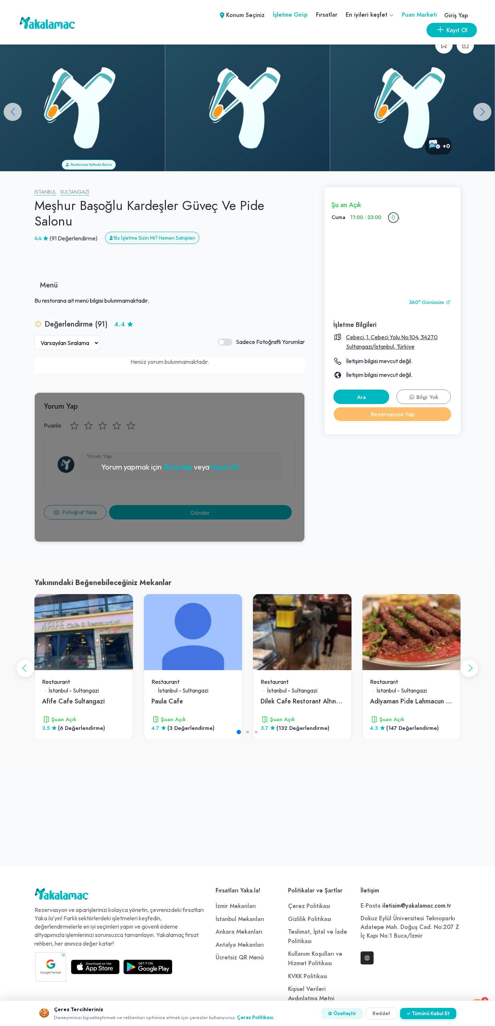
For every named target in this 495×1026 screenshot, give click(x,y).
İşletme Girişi (290, 15)
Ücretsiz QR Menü (240, 958)
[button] (482, 112)
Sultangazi (74, 192)
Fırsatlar (326, 15)
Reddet (381, 1013)
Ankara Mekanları (239, 932)
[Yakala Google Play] (148, 967)
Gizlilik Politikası (309, 919)
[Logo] (61, 895)
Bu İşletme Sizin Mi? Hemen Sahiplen (154, 238)
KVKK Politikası (307, 976)
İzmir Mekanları (236, 906)
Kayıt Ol (224, 466)
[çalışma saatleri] (393, 217)
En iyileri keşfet (367, 15)
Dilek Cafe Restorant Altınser (303, 701)
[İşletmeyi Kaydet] (444, 45)
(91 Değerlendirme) (73, 238)
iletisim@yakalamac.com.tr (416, 906)
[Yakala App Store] (95, 967)
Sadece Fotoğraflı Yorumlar (270, 341)
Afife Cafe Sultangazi (73, 701)
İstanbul (45, 192)
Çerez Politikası (309, 906)
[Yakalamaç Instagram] (367, 957)
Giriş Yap (456, 16)
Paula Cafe (167, 701)
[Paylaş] (465, 45)
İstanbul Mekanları (240, 919)
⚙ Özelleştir (342, 1013)
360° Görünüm (427, 302)
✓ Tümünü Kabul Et (428, 1013)
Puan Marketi (419, 15)
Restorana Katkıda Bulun (90, 164)
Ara (361, 397)
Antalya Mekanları (240, 945)
